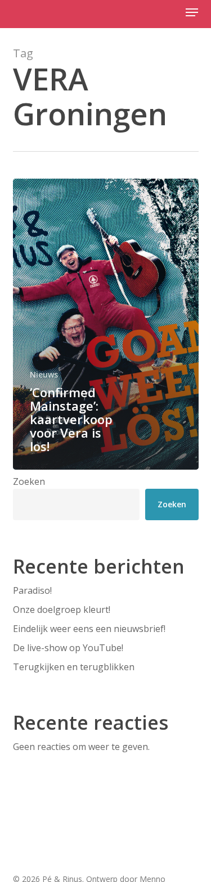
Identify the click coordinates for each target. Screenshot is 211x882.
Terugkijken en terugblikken (73, 667)
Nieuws (44, 374)
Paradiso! (32, 590)
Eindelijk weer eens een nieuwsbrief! (89, 628)
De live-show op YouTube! (68, 648)
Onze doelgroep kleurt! (61, 609)
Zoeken (29, 481)
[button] (192, 12)
